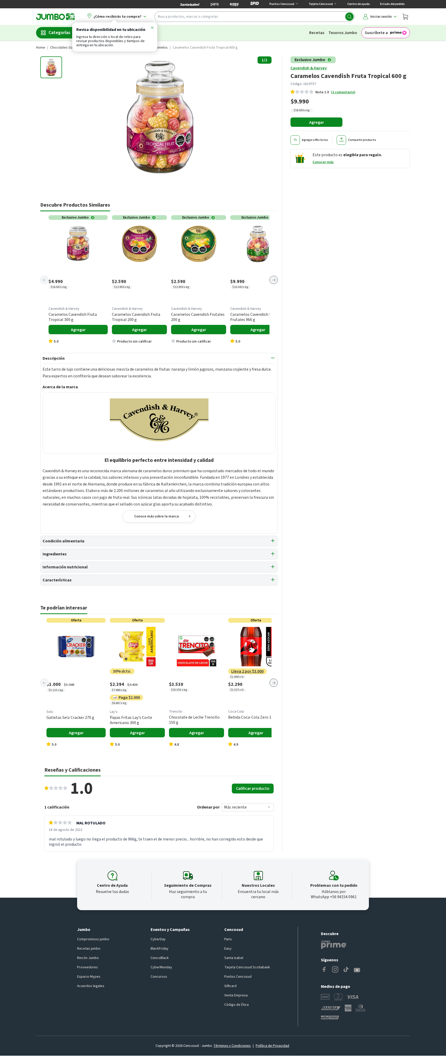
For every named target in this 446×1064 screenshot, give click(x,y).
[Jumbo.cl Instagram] (335, 970)
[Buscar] (349, 16)
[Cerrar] (152, 28)
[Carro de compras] (405, 16)
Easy (228, 948)
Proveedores (87, 967)
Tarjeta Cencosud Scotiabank (247, 967)
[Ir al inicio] (55, 16)
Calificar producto (252, 788)
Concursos (159, 976)
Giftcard (230, 986)
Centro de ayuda (358, 4)
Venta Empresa (236, 995)
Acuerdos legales (90, 986)
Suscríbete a (376, 33)
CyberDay (158, 939)
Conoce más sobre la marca (156, 516)
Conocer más (323, 162)
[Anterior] (44, 280)
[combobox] (254, 16)
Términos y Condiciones (232, 1045)
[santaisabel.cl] (189, 4)
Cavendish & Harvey (308, 68)
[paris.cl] (214, 4)
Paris (228, 939)
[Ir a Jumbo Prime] (333, 945)
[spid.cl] (254, 4)
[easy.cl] (234, 4)
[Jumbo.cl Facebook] (324, 970)
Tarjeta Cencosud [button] (321, 4)
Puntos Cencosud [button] (281, 4)
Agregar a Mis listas (315, 140)
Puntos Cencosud (238, 976)
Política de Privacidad (272, 1045)
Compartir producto (362, 140)
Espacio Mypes (88, 976)
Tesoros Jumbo (342, 33)
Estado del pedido (392, 4)
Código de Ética (236, 1004)
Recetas (316, 33)
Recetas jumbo (88, 948)
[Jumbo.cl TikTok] (346, 970)
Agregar (316, 122)
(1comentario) (343, 92)
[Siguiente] (273, 280)
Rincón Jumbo (88, 958)
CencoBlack (160, 958)
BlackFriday (159, 948)
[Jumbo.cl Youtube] (357, 970)
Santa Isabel (233, 958)
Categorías (59, 32)
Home (40, 47)
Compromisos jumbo (93, 939)
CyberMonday (161, 967)
